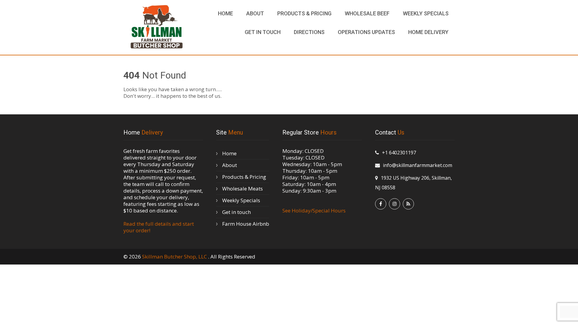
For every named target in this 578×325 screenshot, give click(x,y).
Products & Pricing (304, 13)
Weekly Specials (426, 13)
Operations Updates (366, 32)
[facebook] (380, 203)
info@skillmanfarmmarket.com (417, 165)
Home (225, 13)
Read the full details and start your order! (158, 227)
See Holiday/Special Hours (314, 210)
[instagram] (394, 203)
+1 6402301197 (399, 152)
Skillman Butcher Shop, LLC (175, 256)
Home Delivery (428, 32)
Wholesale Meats (242, 188)
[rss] (408, 203)
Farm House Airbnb (245, 223)
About (255, 13)
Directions (309, 32)
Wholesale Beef (367, 13)
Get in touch (263, 32)
